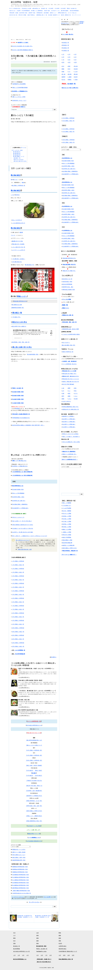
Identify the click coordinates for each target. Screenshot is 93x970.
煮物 (63, 71)
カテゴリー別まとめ (72, 12)
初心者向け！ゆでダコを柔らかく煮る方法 (22, 528)
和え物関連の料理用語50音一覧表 (20, 877)
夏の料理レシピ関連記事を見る (20, 466)
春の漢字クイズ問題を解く (68, 419)
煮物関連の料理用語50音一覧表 (20, 872)
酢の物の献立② (16, 153)
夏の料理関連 (16, 948)
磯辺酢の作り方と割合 (17, 241)
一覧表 (75, 79)
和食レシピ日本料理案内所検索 (20, 87)
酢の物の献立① (16, 151)
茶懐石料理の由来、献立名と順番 (70, 329)
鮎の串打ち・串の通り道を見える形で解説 (22, 532)
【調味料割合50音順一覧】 (17, 307)
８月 (69, 59)
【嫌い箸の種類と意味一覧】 (68, 345)
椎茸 (69, 388)
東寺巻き (17, 194)
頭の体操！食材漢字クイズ (54, 15)
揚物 (37, 940)
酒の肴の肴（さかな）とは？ (19, 100)
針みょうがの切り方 (17, 220)
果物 (63, 398)
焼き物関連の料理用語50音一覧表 (20, 874)
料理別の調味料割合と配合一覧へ (70, 406)
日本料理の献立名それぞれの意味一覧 (21, 893)
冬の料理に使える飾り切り (68, 241)
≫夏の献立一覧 (16, 158)
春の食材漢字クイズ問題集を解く (70, 174)
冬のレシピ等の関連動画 (68, 235)
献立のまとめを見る (19, 322)
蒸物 (37, 938)
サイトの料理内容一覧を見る (69, 364)
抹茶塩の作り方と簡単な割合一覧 (70, 409)
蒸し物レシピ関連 (66, 521)
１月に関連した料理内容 (18, 561)
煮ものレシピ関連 (66, 513)
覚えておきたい (66, 342)
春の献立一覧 (65, 42)
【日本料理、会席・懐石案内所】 (34, 790)
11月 (69, 62)
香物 (60, 940)
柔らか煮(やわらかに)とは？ (23, 540)
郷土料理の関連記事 (67, 542)
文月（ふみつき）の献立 (17, 150)
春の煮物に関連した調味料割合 (70, 171)
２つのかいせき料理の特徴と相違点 (71, 334)
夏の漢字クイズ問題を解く (68, 421)
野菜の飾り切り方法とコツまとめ (70, 379)
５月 (69, 57)
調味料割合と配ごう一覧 (41, 15)
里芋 (63, 396)
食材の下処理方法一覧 (67, 351)
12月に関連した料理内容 (18, 642)
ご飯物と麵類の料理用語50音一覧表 (21, 890)
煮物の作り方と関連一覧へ (69, 270)
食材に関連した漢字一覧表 (18, 857)
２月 (69, 54)
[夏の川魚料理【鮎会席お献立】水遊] (14, 712)
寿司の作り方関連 (22, 15)
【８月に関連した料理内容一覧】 (34, 750)
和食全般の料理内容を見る (20, 301)
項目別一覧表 (47, 10)
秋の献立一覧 (65, 47)
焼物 (37, 935)
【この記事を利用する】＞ (24, 677)
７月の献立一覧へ (16, 317)
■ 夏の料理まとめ (36, 8)
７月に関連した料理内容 (18, 605)
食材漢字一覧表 (32, 12)
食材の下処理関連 (66, 537)
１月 (63, 54)
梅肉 (23, 182)
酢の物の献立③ (16, 155)
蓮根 (69, 396)
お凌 (37, 932)
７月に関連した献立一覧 (18, 609)
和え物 (75, 66)
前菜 (69, 66)
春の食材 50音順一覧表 (68, 160)
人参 (63, 388)
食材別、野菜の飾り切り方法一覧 (70, 381)
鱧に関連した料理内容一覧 (18, 185)
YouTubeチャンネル (55, 10)
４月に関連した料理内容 (18, 583)
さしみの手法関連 (66, 508)
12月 (75, 62)
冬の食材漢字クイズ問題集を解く (70, 246)
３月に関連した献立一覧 (18, 579)
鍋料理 (63, 76)
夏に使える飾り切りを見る (22, 347)
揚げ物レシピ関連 (66, 524)
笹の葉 (75, 398)
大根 (63, 393)
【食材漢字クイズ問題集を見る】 (34, 795)
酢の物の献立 (15, 175)
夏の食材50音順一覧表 (32, 354)
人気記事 (18, 10)
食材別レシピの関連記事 (68, 545)
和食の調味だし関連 (67, 540)
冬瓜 (75, 390)
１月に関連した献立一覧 (18, 564)
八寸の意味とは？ (66, 505)
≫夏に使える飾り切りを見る (19, 161)
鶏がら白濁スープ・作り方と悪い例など (22, 521)
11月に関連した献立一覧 (18, 639)
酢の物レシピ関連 (66, 526)
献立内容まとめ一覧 (67, 279)
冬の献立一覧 (65, 50)
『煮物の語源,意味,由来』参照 (24, 549)
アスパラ (13, 235)
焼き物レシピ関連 (66, 516)
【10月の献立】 (38, 775)
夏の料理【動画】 (65, 10)
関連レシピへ (22, 296)
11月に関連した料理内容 (18, 635)
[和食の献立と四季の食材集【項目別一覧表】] (14, 683)
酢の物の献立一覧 (29, 264)
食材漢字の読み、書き (67, 287)
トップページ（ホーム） (18, 897)
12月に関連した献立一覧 (18, 646)
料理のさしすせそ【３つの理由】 (70, 434)
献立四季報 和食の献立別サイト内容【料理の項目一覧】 (27, 330)
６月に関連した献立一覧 (18, 602)
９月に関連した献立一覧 (18, 624)
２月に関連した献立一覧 (18, 572)
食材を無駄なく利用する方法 (69, 548)
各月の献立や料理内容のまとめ (34, 725)
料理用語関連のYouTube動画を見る (21, 417)
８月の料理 (50, 8)
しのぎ (75, 71)
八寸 (69, 71)
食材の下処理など (31, 15)
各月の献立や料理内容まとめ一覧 (21, 951)
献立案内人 (53, 657)
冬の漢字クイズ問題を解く (68, 427)
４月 (63, 57)
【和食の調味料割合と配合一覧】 (34, 821)
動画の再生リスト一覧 (34, 833)
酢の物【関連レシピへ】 (18, 156)
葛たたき (15, 179)
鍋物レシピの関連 (66, 529)
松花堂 (75, 76)
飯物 (60, 938)
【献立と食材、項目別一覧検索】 (34, 765)
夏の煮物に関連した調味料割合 (20, 504)
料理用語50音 (39, 12)
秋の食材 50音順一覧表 (68, 209)
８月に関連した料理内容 (18, 613)
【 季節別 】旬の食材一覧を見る (34, 780)
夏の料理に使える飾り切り (18, 500)
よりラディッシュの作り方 (18, 250)
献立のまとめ (12, 10)
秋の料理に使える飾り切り (68, 217)
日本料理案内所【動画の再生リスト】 (68, 951)
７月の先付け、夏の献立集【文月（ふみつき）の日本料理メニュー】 (37, 690)
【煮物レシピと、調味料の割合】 (34, 816)
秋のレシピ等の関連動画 (68, 211)
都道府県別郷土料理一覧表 (18, 860)
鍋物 (60, 935)
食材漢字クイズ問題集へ (68, 416)
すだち (75, 393)
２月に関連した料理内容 (18, 568)
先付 (63, 66)
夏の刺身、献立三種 (23, 699)
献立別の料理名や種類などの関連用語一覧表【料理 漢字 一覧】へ (28, 425)
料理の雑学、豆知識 (14, 12)
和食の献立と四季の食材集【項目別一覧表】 (30, 680)
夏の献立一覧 (44, 8)
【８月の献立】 (29, 770)
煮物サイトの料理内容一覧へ (69, 454)
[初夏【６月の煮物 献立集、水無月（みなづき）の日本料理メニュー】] (14, 671)
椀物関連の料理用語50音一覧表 (20, 866)
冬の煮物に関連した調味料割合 (70, 243)
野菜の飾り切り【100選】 (18, 244)
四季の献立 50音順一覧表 (68, 289)
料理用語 (17, 408)
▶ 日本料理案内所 (26, 10)
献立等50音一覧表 (23, 12)
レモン (69, 398)
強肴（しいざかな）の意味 (18, 96)
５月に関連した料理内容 (18, 590)
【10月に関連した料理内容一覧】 (34, 760)
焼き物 (75, 69)
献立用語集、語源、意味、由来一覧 (20, 342)
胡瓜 (75, 388)
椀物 (63, 69)
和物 (37, 943)
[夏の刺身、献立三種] (14, 702)
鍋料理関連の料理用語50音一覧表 (20, 888)
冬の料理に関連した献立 (68, 238)
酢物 (60, 932)
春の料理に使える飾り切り (68, 168)
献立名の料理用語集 (67, 284)
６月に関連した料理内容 (18, 598)
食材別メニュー (53, 12)
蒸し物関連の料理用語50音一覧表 (20, 880)
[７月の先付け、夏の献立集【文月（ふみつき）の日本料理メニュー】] (14, 693)
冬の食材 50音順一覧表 (68, 233)
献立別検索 (46, 12)
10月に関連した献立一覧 (18, 631)
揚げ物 (69, 74)
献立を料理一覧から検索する (19, 326)
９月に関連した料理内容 (18, 620)
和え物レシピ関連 (66, 518)
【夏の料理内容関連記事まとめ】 (34, 740)
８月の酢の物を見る (17, 261)
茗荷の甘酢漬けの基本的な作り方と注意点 (22, 524)
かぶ (69, 390)
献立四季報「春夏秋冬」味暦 (24, 2)
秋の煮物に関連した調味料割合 (70, 219)
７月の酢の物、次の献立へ (18, 258)
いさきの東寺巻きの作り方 (18, 223)
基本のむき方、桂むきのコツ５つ (70, 376)
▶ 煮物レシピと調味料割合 (37, 10)
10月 (63, 62)
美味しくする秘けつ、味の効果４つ (71, 436)
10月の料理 (63, 8)
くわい (75, 396)
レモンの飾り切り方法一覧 (18, 247)
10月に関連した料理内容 (18, 628)
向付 (69, 69)
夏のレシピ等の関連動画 (18, 493)
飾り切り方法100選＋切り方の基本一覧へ (22, 46)
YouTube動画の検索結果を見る (34, 841)
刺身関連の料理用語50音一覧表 (20, 869)
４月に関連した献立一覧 (18, 587)
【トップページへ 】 (76, 15)
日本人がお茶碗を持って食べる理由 (71, 442)
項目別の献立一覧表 (67, 281)
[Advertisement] (34, 28)
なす (63, 390)
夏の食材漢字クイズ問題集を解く (20, 508)
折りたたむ (23, 147)
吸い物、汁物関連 (66, 510)
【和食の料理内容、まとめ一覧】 (34, 800)
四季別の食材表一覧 (62, 12)
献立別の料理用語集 (74, 10)
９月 (75, 59)
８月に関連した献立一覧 (18, 616)
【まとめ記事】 (47, 897)
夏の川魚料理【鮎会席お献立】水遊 (28, 710)
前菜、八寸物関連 (66, 502)
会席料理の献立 (62, 946)
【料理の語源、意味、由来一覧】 (34, 805)
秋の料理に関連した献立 (68, 214)
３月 (75, 54)
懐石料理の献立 (62, 948)
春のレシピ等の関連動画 (68, 163)
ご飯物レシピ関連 (66, 532)
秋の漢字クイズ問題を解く (68, 424)
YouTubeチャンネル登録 (34, 826)
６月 (75, 57)
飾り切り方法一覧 (13, 15)
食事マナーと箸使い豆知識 (18, 852)
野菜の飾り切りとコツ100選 (69, 371)
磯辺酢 (21, 232)
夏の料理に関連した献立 (18, 497)
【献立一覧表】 (38, 770)
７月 (63, 59)
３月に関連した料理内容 (18, 576)
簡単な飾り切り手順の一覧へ (69, 373)
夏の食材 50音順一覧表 (18, 489)
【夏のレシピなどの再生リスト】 (34, 745)
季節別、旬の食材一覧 (71, 8)
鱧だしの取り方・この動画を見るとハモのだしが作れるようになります (29, 535)
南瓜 (69, 393)
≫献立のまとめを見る (18, 159)
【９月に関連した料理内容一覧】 (34, 755)
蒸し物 (63, 74)
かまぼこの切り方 (66, 401)
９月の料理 (57, 8)
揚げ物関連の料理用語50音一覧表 (20, 882)
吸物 (14, 938)
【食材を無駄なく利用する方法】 (34, 810)
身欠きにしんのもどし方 (18, 517)
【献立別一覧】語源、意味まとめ (34, 785)
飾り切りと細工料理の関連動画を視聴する (22, 50)
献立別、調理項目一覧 (66, 15)
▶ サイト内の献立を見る (15, 8)
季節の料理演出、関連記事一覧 (70, 550)
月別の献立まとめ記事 (26, 8)
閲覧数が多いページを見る (18, 849)
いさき (12, 194)
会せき (63, 79)
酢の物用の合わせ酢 (17, 304)
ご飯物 (69, 76)
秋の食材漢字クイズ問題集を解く (70, 222)
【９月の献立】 (29, 775)
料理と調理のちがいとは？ (18, 854)
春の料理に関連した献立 (68, 166)
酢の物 (75, 74)
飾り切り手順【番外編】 (68, 384)
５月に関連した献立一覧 (18, 594)
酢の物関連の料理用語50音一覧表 (20, 885)
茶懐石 (69, 79)
